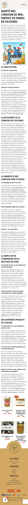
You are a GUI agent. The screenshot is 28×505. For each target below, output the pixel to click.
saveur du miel (22, 340)
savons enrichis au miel (9, 383)
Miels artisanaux (12, 392)
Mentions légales (14, 480)
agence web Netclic (18, 500)
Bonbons (14, 471)
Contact (14, 478)
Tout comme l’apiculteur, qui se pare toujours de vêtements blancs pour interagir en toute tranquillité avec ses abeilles (13, 189)
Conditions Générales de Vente (14, 484)
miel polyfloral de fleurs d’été (14, 82)
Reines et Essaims (14, 461)
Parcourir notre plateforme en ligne (10, 270)
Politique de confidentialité (14, 482)
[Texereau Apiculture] (5, 4)
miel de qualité (9, 303)
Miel (14, 469)
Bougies (14, 473)
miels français (19, 113)
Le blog (14, 463)
